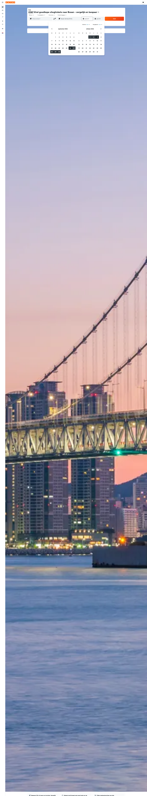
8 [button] (55, 40)
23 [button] (59, 48)
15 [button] (55, 44)
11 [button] (66, 40)
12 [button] (70, 40)
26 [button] (70, 48)
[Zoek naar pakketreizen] (3, 16)
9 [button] (59, 40)
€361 (30, 12)
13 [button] (73, 40)
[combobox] (31, 15)
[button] (2, 2)
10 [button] (63, 40)
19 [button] (70, 44)
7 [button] (86, 40)
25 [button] (66, 48)
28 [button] (52, 52)
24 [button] (63, 48)
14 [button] (51, 44)
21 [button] (51, 48)
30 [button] (59, 52)
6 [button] (82, 40)
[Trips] (3, 28)
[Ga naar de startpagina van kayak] (10, 2)
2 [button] (59, 37)
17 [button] (62, 44)
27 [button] (74, 48)
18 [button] (66, 44)
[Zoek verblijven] (3, 10)
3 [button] (97, 37)
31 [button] (97, 52)
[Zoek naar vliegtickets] (3, 7)
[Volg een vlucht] (3, 24)
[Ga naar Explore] (3, 21)
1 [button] (55, 37)
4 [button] (66, 37)
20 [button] (74, 44)
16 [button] (59, 44)
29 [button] (55, 52)
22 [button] (55, 48)
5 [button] (70, 37)
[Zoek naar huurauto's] (3, 13)
